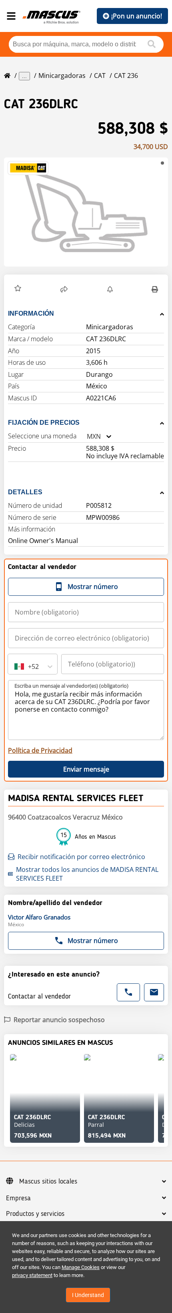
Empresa (18, 1198)
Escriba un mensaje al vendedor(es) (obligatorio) (71, 685)
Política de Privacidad (40, 750)
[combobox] (87, 436)
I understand (88, 1295)
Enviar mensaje (86, 769)
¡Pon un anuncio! (136, 16)
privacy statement (32, 1275)
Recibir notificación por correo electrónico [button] (81, 856)
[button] (86, 212)
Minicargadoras (62, 75)
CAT (100, 75)
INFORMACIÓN (31, 313)
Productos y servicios (35, 1214)
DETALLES (25, 492)
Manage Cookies (81, 1267)
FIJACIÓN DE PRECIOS (44, 422)
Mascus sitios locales (48, 1181)
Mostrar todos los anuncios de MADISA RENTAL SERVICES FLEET (87, 874)
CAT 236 (126, 75)
